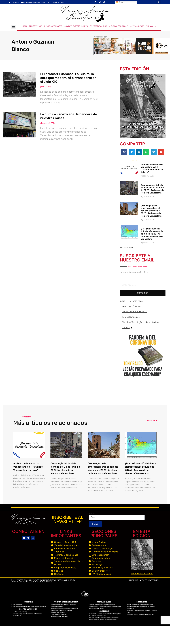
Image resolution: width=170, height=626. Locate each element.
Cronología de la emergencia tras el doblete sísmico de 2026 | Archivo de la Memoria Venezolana (151, 210)
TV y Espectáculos (98, 26)
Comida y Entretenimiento (76, 26)
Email (91, 513)
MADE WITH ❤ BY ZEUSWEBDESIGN (144, 580)
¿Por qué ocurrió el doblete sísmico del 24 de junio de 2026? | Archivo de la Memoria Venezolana (152, 233)
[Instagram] (104, 2)
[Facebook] (95, 2)
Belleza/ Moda (35, 26)
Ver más (149, 26)
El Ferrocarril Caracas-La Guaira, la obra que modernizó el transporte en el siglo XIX (68, 78)
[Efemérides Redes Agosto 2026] (85, 21)
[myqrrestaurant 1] (132, 53)
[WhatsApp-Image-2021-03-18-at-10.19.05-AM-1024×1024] (142, 377)
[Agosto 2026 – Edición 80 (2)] (142, 137)
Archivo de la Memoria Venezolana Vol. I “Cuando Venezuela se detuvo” (152, 168)
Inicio (24, 26)
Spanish (121, 2)
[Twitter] (100, 2)
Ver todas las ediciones (142, 573)
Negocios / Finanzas (53, 26)
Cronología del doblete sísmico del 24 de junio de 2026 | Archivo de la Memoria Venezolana (152, 189)
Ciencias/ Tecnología (118, 26)
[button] (158, 2)
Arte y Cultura (137, 26)
